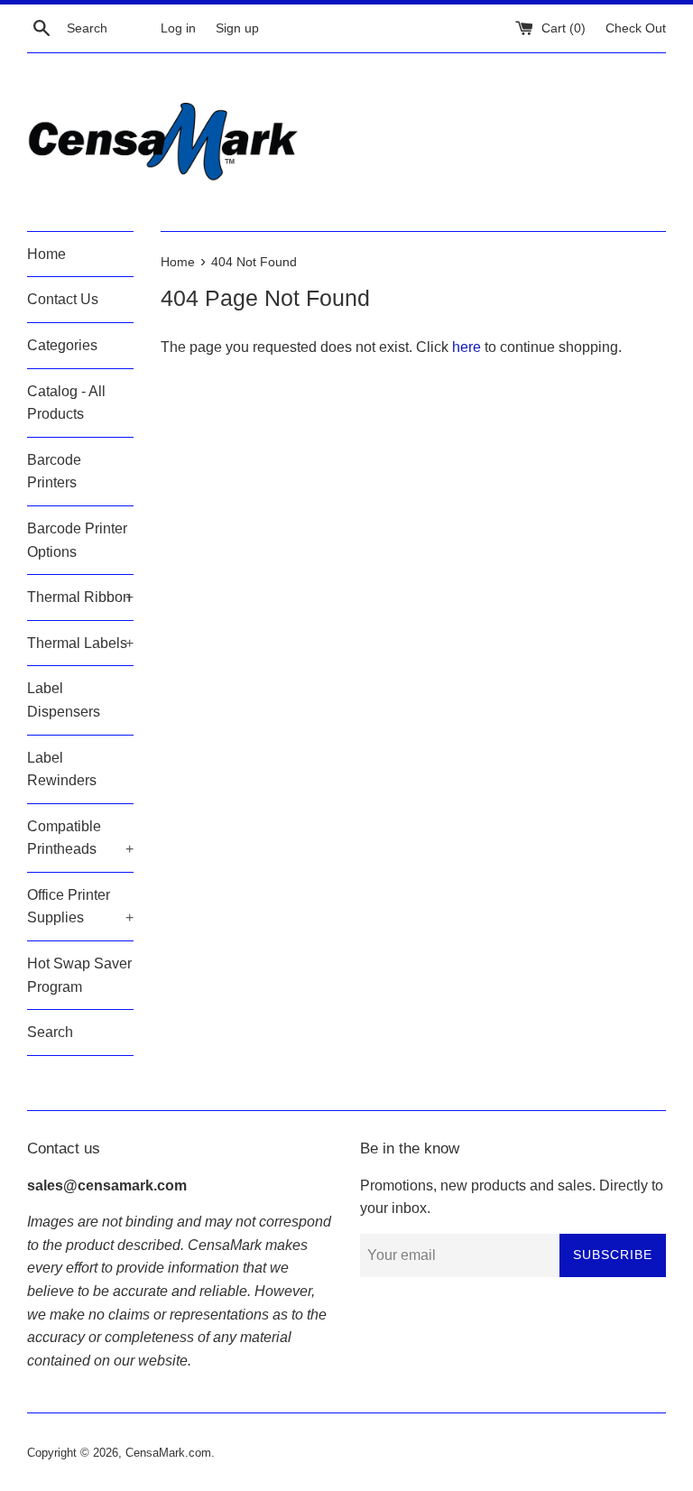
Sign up (237, 28)
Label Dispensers (63, 700)
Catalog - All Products (66, 403)
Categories (62, 345)
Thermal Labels (80, 643)
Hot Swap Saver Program (79, 975)
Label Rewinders (62, 769)
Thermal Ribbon (80, 597)
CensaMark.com (168, 1452)
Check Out (635, 28)
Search (50, 1032)
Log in (178, 28)
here (466, 347)
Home (46, 254)
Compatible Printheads (80, 838)
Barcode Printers (54, 471)
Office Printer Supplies (80, 906)
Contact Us (62, 299)
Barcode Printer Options (77, 540)
